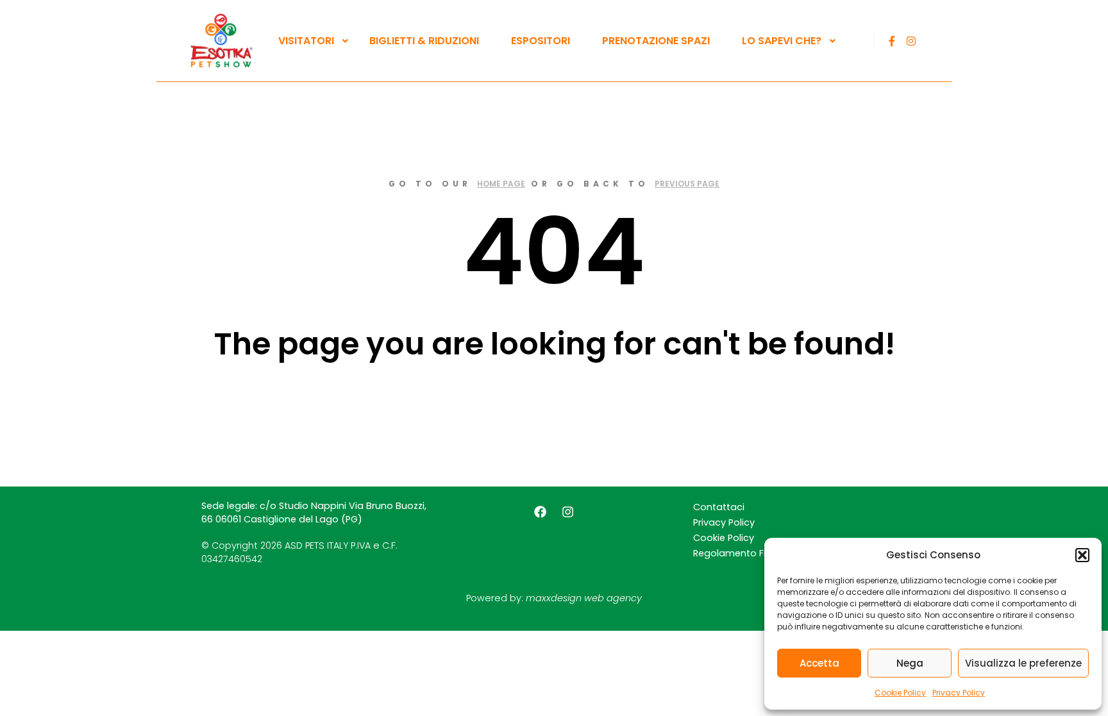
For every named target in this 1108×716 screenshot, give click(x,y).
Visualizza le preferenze (1023, 663)
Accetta (819, 663)
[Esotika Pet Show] (221, 40)
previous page (687, 183)
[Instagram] (911, 41)
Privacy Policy (958, 692)
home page (501, 183)
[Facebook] (892, 41)
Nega (909, 663)
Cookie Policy (900, 692)
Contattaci (718, 507)
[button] (1082, 555)
